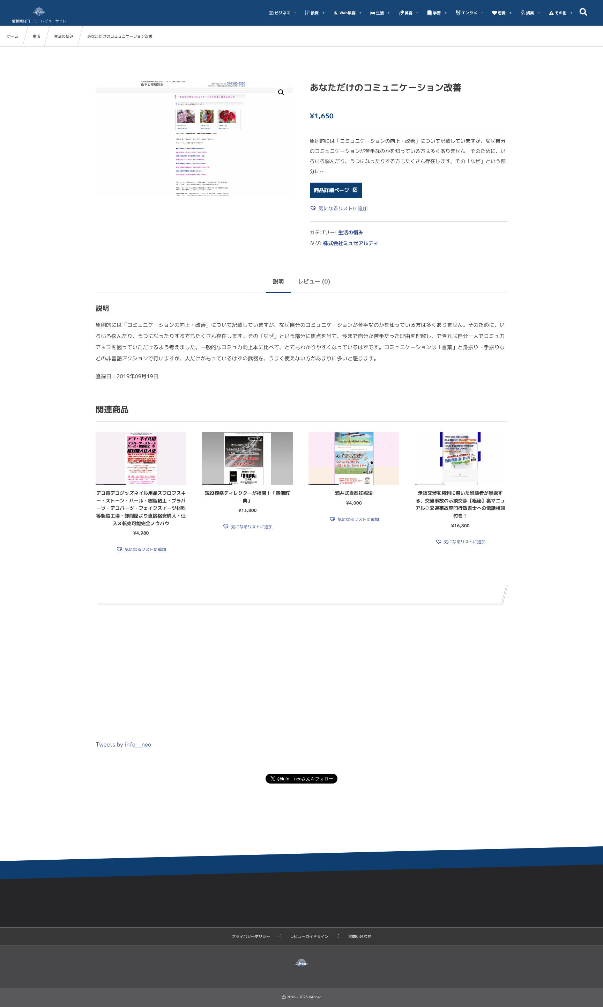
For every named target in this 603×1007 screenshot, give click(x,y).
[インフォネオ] (39, 11)
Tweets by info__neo (123, 745)
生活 (36, 36)
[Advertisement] (301, 667)
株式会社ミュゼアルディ (350, 243)
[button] (281, 92)
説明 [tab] (278, 282)
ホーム (12, 36)
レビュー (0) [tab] (314, 282)
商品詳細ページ (331, 190)
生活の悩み (63, 36)
